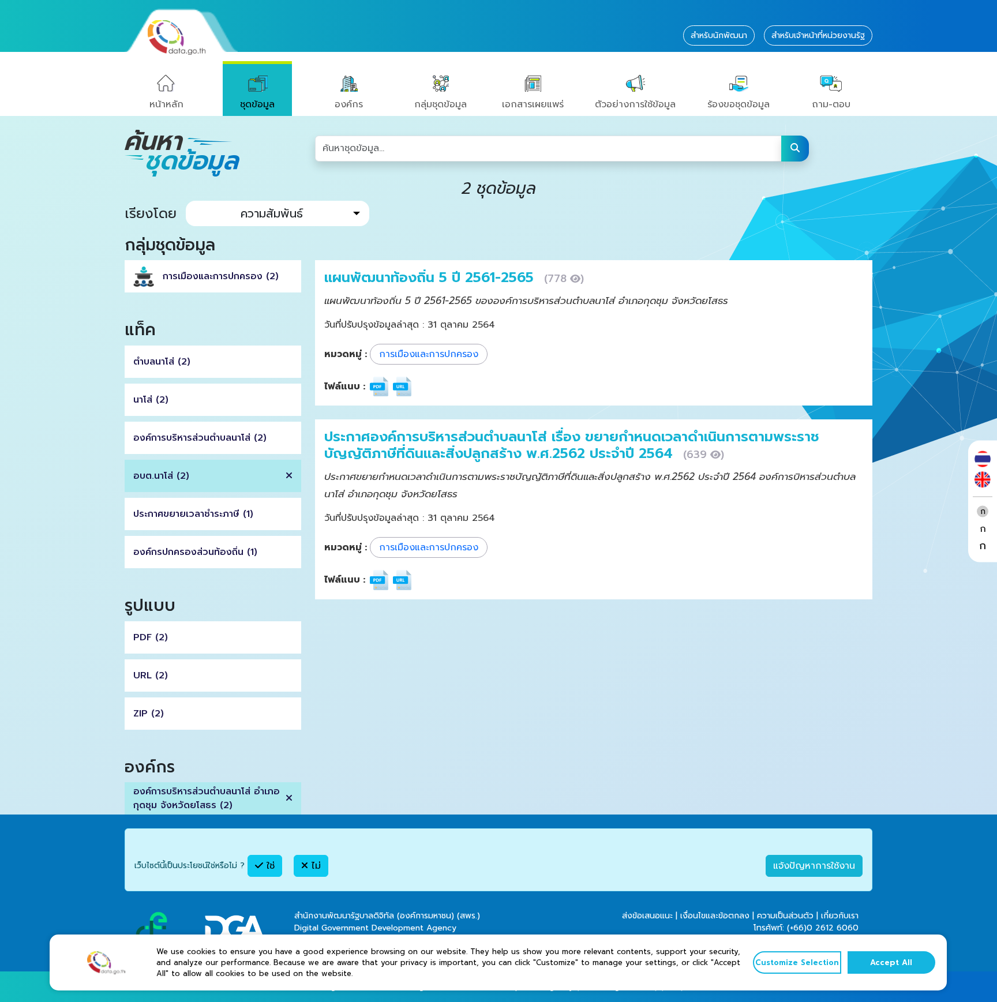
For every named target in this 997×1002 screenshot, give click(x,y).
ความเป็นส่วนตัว (785, 916)
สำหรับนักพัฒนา (719, 35)
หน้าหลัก (166, 104)
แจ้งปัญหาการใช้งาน (814, 866)
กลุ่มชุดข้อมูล (440, 104)
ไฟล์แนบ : (344, 386)
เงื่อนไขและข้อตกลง (714, 916)
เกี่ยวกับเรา (840, 916)
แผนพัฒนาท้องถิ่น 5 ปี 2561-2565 (431, 277)
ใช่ (269, 866)
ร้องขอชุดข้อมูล (738, 104)
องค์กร (349, 104)
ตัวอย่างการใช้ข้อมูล (635, 104)
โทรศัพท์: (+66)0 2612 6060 (806, 928)
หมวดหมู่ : (345, 354)
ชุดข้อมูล (257, 104)
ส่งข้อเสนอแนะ (647, 916)
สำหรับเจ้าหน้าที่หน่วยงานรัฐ (818, 35)
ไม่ (314, 866)
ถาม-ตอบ (831, 104)
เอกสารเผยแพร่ (533, 104)
